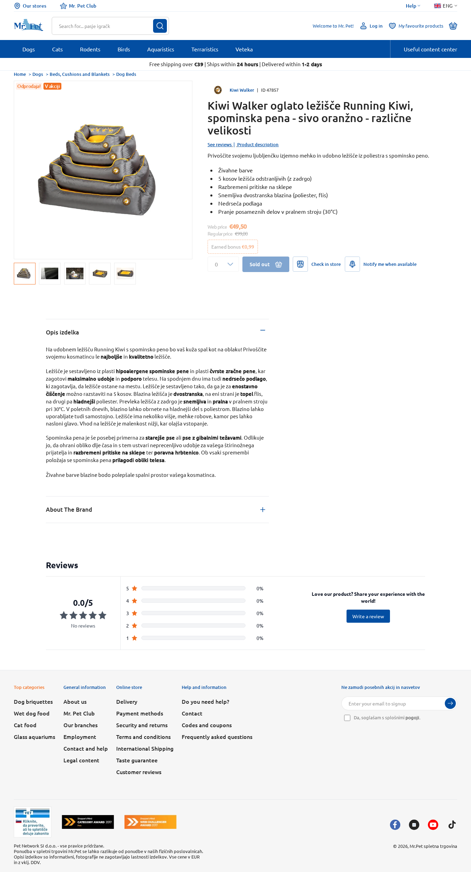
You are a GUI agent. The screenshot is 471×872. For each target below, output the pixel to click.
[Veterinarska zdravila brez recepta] (32, 822)
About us (75, 701)
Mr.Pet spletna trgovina (433, 846)
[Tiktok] (452, 825)
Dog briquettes (33, 701)
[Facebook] (395, 825)
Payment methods (139, 713)
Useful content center (430, 49)
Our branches (80, 725)
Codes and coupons (207, 725)
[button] (223, 264)
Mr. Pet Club (82, 5)
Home (20, 74)
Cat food (25, 725)
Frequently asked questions (217, 736)
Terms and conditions (143, 736)
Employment (79, 736)
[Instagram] (414, 825)
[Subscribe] (450, 703)
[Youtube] (433, 825)
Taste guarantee (137, 760)
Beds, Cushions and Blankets (80, 74)
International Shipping (144, 748)
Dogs (37, 74)
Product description (258, 144)
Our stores (34, 5)
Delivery (126, 701)
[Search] (160, 26)
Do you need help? (205, 701)
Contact (192, 713)
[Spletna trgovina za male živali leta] (88, 822)
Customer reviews (138, 771)
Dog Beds (126, 74)
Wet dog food (32, 713)
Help (411, 6)
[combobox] (106, 26)
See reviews (220, 144)
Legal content (81, 760)
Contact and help (85, 748)
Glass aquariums (34, 736)
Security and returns (142, 725)
